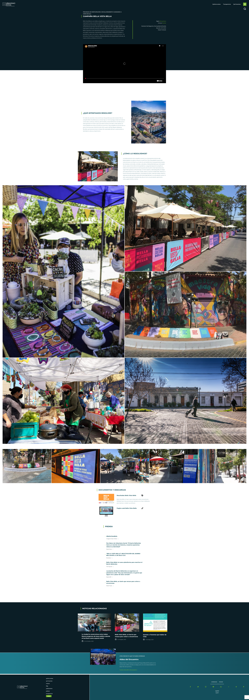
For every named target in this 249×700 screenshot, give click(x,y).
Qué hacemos (237, 4)
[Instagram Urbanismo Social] (206, 687)
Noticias (48, 683)
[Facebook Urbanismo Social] (190, 687)
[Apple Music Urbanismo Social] (244, 687)
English (217, 692)
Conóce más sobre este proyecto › (128, 670)
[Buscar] (244, 9)
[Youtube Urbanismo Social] (213, 687)
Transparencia (227, 4)
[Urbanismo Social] (9, 4)
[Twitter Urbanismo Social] (198, 687)
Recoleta (164, 23)
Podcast (48, 691)
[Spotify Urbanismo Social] (236, 687)
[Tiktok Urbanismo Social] (228, 687)
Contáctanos (214, 681)
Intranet (221, 681)
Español (217, 690)
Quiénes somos (216, 4)
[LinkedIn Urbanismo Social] (221, 687)
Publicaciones (49, 688)
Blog (47, 686)
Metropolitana (163, 21)
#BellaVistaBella (111, 536)
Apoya (48, 696)
